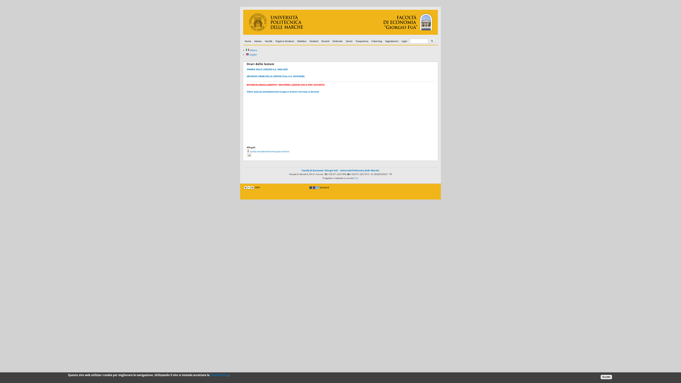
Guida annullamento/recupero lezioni (269, 151)
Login (404, 41)
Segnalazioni (391, 41)
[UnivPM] (340, 34)
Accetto (606, 377)
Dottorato (338, 41)
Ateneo (258, 41)
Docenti (325, 41)
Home (248, 41)
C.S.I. (356, 178)
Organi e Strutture (284, 41)
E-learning (377, 41)
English (253, 54)
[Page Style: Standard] (317, 187)
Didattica (301, 41)
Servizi (349, 41)
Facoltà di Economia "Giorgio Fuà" (320, 170)
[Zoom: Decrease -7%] (249, 187)
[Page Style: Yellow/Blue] (314, 187)
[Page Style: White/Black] (310, 187)
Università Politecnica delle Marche (359, 170)
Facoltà (268, 41)
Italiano (253, 50)
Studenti (313, 41)
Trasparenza (362, 41)
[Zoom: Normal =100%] (252, 187)
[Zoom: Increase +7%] (245, 187)
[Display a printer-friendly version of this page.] (249, 155)
